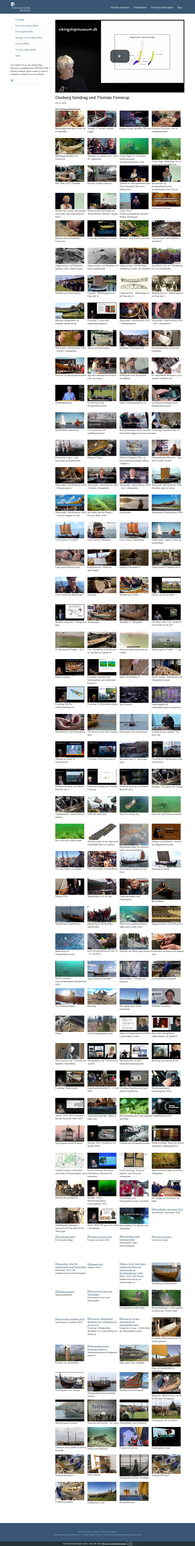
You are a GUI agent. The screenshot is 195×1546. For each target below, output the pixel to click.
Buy (180, 7)
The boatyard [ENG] (24, 31)
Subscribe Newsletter (109, 1532)
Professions (140, 7)
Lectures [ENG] (22, 44)
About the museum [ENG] (26, 26)
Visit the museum (120, 7)
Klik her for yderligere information (114, 1544)
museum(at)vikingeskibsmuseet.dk (128, 1535)
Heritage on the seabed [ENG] (28, 38)
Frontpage (19, 19)
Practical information (162, 7)
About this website (85, 1532)
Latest (18, 56)
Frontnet (96, 1532)
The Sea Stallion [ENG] (25, 50)
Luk (129, 1544)
